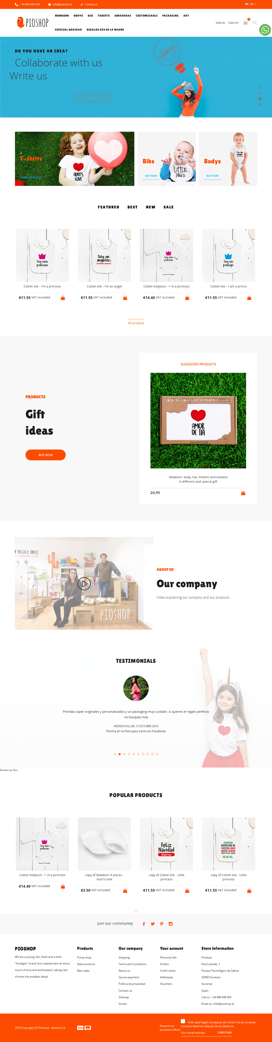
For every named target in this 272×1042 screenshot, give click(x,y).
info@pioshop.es (60, 4)
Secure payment (129, 977)
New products (86, 964)
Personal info (168, 957)
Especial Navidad (68, 29)
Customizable (147, 15)
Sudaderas (123, 15)
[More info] (46, 311)
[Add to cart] (63, 296)
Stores (123, 1004)
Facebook (159, 731)
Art (186, 15)
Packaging (170, 15)
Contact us (89, 4)
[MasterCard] (88, 1027)
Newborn (62, 15)
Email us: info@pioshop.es (217, 1004)
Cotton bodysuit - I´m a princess (104, 286)
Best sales (83, 971)
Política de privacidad (132, 984)
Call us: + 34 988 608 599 (216, 997)
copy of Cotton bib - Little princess (104, 877)
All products (136, 323)
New (151, 207)
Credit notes (168, 971)
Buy (95, 98)
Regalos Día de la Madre (105, 29)
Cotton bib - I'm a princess (228, 286)
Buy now (46, 455)
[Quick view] (38, 311)
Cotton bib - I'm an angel (42, 286)
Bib (90, 15)
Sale (169, 207)
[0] (246, 23)
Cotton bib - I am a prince (166, 286)
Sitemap (124, 997)
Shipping (124, 957)
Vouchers (166, 984)
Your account (171, 948)
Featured (108, 207)
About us (124, 971)
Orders (164, 964)
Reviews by (9, 770)
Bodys (78, 15)
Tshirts (104, 15)
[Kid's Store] (84, 583)
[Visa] (80, 1027)
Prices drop (84, 957)
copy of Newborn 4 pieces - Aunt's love (42, 877)
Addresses (166, 977)
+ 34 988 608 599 (29, 4)
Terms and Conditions (132, 964)
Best (133, 207)
